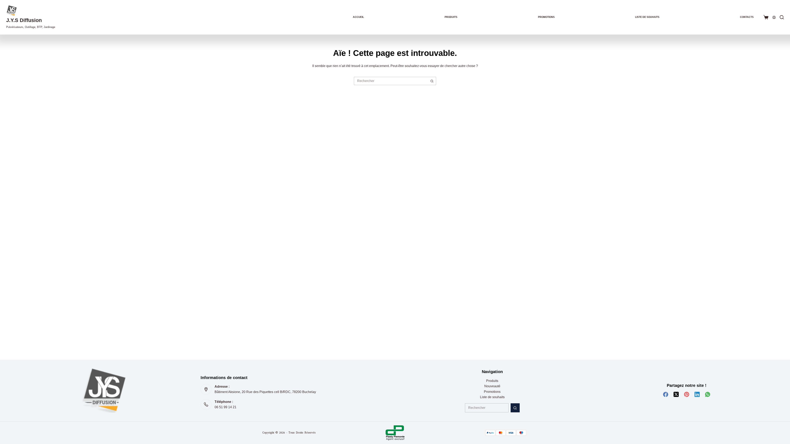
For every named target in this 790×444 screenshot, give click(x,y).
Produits (451, 17)
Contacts (747, 17)
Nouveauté (492, 386)
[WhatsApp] (707, 394)
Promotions (546, 17)
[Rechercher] (782, 17)
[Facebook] (665, 394)
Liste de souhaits (647, 17)
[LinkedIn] (697, 394)
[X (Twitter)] (676, 394)
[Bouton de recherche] (432, 81)
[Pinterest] (686, 394)
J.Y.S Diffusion (24, 20)
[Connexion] (774, 17)
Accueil (358, 17)
